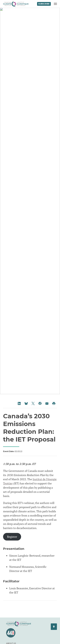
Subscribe (44, 4)
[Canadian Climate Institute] (16, 4)
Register (12, 536)
